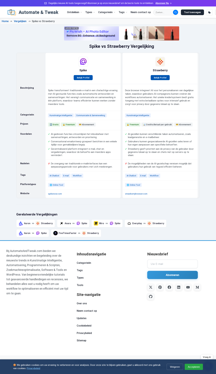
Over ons (82, 303)
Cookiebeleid (84, 325)
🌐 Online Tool (56, 185)
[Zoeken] (175, 12)
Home (5, 21)
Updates (81, 318)
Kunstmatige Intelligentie (61, 115)
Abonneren (172, 275)
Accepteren (194, 366)
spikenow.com (55, 193)
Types (80, 277)
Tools (80, 285)
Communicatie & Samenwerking (90, 115)
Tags (80, 270)
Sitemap (81, 340)
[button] (74, 12)
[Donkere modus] (209, 12)
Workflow (77, 175)
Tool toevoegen (192, 12)
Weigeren (175, 366)
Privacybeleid (84, 333)
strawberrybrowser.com (136, 193)
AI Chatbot (54, 175)
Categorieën (84, 262)
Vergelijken (20, 21)
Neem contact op (141, 12)
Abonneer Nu (162, 3)
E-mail (66, 175)
